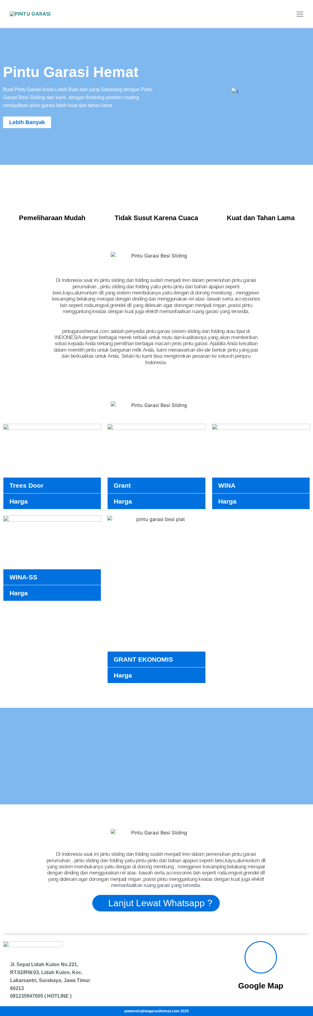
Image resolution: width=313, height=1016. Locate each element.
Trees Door (26, 485)
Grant (122, 485)
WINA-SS (23, 577)
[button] (165, 92)
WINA (226, 485)
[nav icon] (299, 13)
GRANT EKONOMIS (143, 659)
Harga (18, 501)
